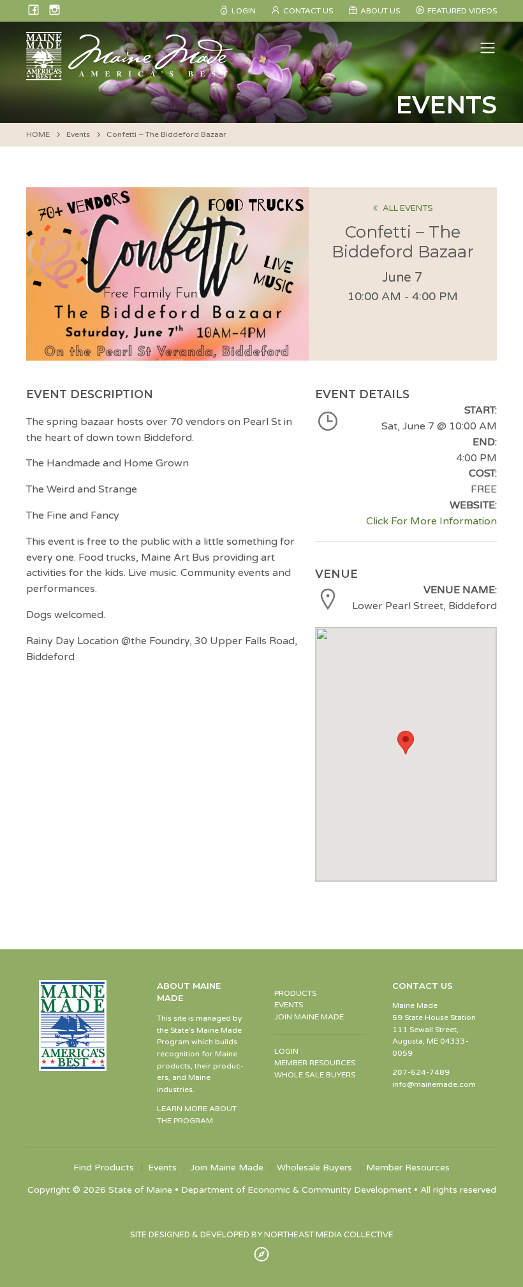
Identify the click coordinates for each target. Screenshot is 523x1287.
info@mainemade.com (434, 1084)
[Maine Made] (130, 74)
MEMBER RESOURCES (314, 1062)
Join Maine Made (227, 1167)
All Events (408, 208)
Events (78, 134)
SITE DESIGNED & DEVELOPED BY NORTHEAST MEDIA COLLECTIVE (262, 1235)
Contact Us (308, 10)
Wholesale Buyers (314, 1167)
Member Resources (408, 1167)
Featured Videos (462, 10)
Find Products (103, 1167)
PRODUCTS (295, 993)
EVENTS (288, 1004)
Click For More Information (431, 521)
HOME (38, 134)
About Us (380, 10)
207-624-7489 (421, 1072)
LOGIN (286, 1051)
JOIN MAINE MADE (309, 1016)
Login (244, 10)
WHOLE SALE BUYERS (314, 1074)
